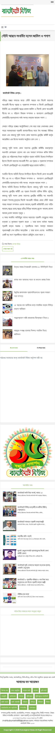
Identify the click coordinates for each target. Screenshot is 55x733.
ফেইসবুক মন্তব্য (41, 348)
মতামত (36, 690)
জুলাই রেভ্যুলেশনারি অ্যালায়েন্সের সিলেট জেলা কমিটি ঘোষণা (33, 552)
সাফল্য (21, 696)
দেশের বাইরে (16, 243)
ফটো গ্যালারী (15, 701)
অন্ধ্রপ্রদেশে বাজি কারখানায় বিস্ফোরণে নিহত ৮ (31, 317)
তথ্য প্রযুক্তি (15, 690)
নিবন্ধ (48, 701)
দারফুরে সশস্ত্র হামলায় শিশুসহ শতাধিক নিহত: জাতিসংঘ (30, 332)
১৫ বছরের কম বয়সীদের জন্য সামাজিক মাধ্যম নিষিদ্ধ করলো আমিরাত (33, 306)
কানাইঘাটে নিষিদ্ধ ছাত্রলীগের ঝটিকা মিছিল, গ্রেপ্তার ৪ (32, 508)
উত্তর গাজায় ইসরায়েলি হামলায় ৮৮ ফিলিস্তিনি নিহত (33, 267)
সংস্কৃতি (3, 696)
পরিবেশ (25, 701)
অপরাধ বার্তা (26, 690)
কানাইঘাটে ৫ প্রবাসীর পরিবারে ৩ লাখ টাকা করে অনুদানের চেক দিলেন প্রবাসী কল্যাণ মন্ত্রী (33, 581)
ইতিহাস (40, 701)
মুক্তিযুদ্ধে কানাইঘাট (42, 696)
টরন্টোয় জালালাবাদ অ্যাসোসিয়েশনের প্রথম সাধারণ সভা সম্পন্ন (32, 294)
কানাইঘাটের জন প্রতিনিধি (9, 707)
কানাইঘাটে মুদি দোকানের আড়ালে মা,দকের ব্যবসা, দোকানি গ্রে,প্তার (34, 566)
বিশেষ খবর (4, 690)
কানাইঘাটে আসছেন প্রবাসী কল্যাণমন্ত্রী (31, 521)
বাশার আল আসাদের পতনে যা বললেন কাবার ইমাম (32, 279)
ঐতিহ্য (33, 701)
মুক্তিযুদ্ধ (29, 696)
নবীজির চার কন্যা (23, 594)
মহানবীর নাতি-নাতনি (24, 536)
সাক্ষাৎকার (32, 707)
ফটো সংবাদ (4, 701)
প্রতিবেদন (13, 696)
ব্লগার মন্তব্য (14, 348)
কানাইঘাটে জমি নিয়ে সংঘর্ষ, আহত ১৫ (30, 492)
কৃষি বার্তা (44, 690)
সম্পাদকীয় (23, 707)
